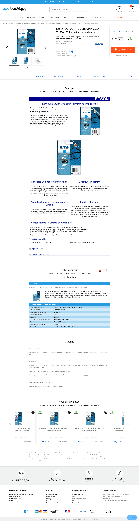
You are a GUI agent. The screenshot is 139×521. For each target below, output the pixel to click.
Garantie (79, 76)
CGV (73, 496)
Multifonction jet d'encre (16, 501)
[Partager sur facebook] (72, 51)
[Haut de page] (131, 76)
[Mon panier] (132, 7)
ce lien (86, 375)
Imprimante (43, 18)
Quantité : (114, 39)
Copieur (11, 503)
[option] (26, 41)
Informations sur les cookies (81, 501)
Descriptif (39, 76)
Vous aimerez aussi (99, 76)
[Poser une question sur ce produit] (75, 55)
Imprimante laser (14, 496)
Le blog (48, 499)
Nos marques (50, 496)
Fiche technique (59, 76)
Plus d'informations (58, 386)
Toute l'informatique (80, 18)
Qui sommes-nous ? (52, 494)
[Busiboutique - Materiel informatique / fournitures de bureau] (14, 9)
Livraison (49, 501)
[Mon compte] (119, 7)
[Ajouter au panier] (48, 412)
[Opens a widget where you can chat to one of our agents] (132, 517)
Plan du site (75, 503)
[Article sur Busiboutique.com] (67, 53)
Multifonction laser (15, 499)
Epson (60, 42)
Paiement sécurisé (52, 503)
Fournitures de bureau (99, 18)
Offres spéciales (118, 18)
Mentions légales (77, 494)
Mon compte (119, 10)
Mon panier (132, 10)
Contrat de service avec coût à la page (21, 494)
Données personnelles (79, 499)
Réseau (66, 18)
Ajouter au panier (124, 50)
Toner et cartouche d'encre (25, 18)
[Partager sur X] (75, 51)
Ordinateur (55, 18)
